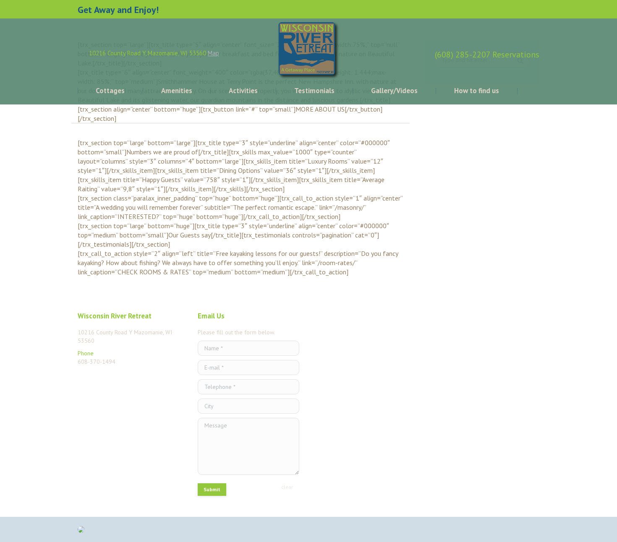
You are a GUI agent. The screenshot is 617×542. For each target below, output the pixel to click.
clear (287, 487)
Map (213, 53)
